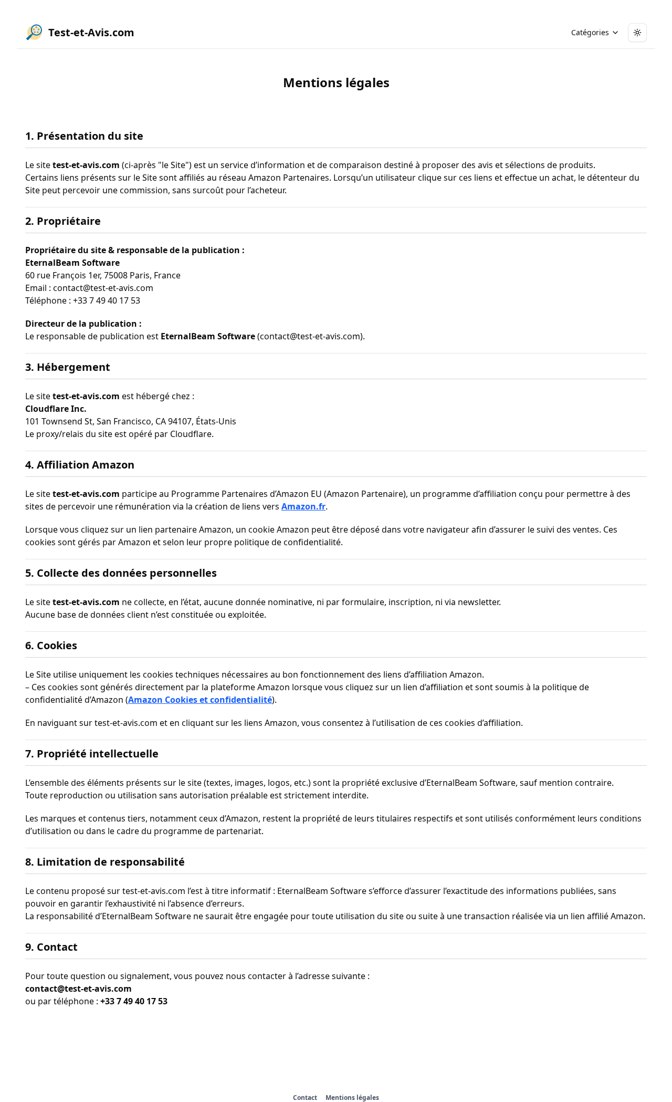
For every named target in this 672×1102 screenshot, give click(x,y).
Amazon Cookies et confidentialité (200, 699)
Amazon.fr (303, 506)
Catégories (590, 32)
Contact (305, 1098)
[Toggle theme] (637, 32)
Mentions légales (352, 1098)
